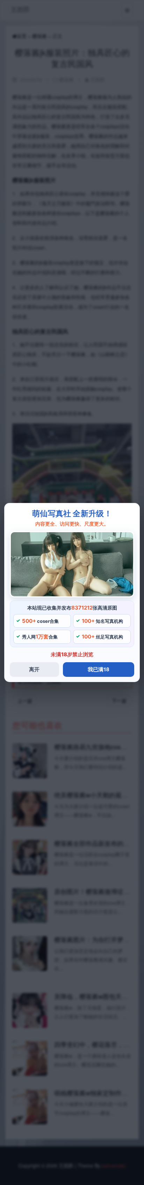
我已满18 (98, 669)
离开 (34, 669)
